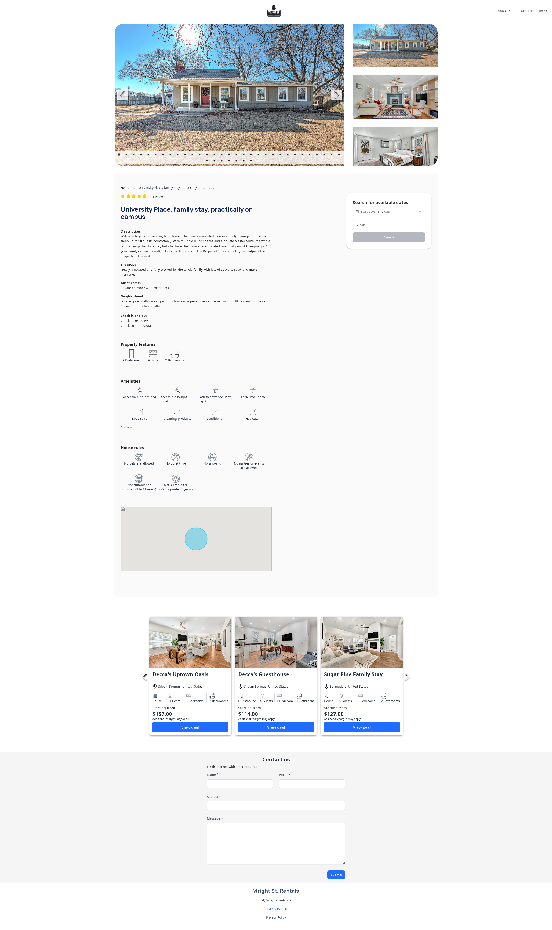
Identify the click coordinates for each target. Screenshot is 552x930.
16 (229, 155)
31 (339, 155)
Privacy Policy (276, 917)
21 (266, 155)
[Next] (336, 95)
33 (214, 161)
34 (222, 161)
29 (324, 155)
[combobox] (505, 10)
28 (317, 155)
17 (236, 155)
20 (258, 155)
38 (251, 161)
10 (185, 155)
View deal (190, 727)
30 (332, 155)
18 (244, 155)
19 (251, 155)
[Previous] (122, 95)
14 (214, 155)
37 (244, 161)
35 (229, 161)
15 (222, 155)
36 (236, 161)
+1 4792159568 (276, 909)
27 (310, 155)
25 (295, 155)
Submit (336, 875)
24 (288, 155)
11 (192, 155)
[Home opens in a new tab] (273, 10)
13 (207, 155)
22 (273, 155)
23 (280, 155)
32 (207, 161)
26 (302, 155)
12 (200, 155)
